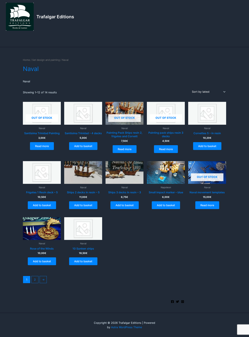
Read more (42, 146)
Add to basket (83, 146)
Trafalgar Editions (55, 16)
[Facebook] (172, 301)
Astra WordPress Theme (126, 327)
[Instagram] (182, 301)
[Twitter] (177, 301)
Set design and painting (46, 60)
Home (26, 60)
